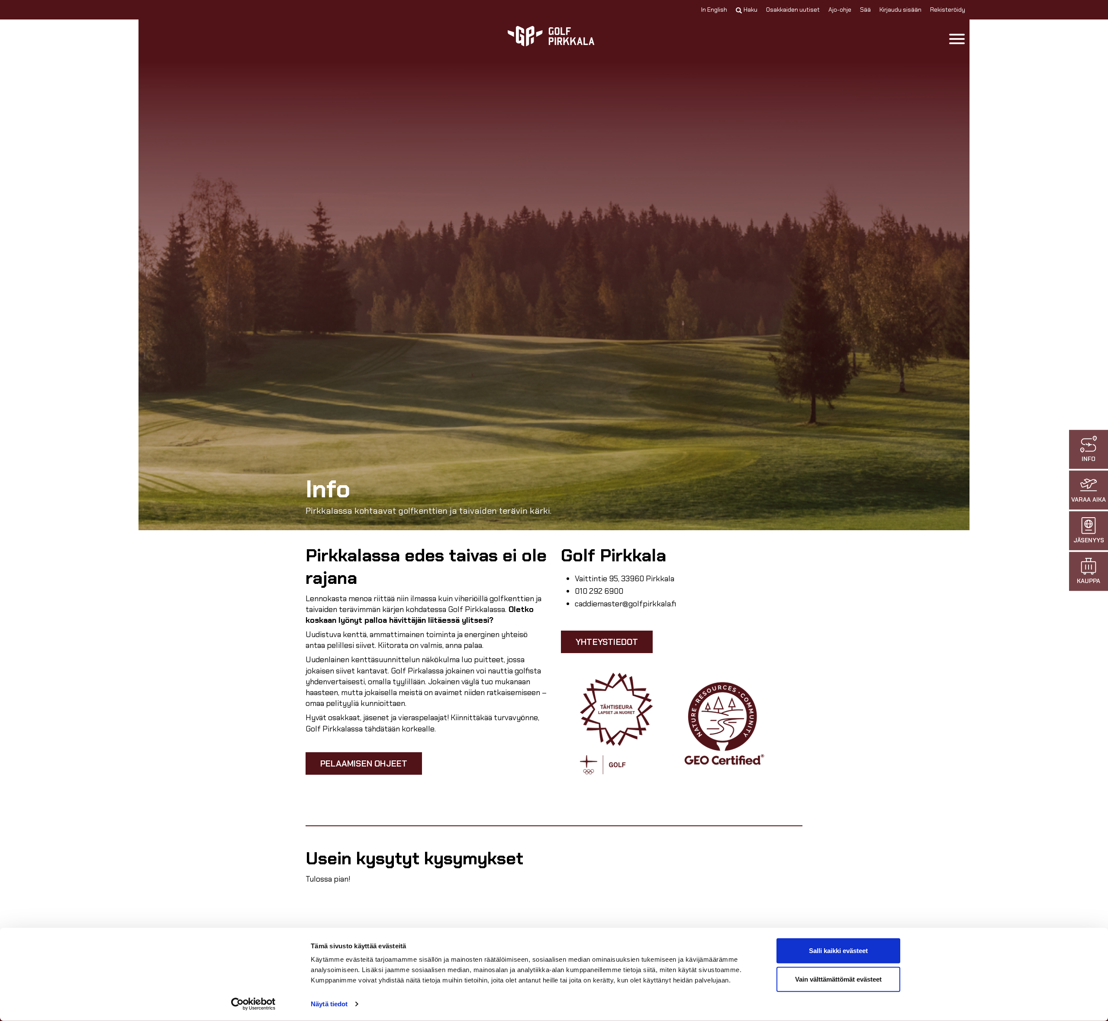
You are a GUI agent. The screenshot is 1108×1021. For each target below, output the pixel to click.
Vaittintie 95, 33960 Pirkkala (624, 578)
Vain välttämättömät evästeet (838, 978)
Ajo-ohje (839, 9)
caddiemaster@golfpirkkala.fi (625, 604)
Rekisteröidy (947, 9)
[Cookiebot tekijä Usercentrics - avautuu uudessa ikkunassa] (253, 1004)
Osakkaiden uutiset (793, 9)
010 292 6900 (599, 591)
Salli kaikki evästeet (838, 950)
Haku (750, 9)
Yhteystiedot (607, 641)
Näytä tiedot (329, 1004)
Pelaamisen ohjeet (363, 763)
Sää (865, 9)
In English (714, 9)
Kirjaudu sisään (900, 9)
